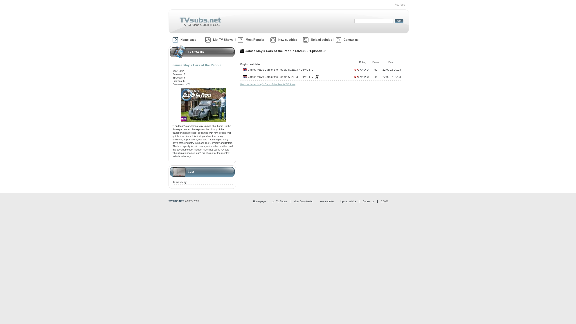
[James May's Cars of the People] (203, 90)
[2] (358, 71)
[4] (364, 71)
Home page (188, 39)
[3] (361, 71)
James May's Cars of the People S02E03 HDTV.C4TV (280, 69)
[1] (355, 71)
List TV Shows (223, 39)
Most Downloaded (303, 201)
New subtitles (287, 39)
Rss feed (399, 4)
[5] (367, 71)
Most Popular (255, 39)
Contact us (351, 39)
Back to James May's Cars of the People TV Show (267, 84)
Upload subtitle (321, 39)
